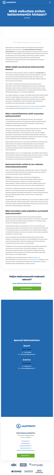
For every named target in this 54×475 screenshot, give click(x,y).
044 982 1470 (27, 366)
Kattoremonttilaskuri (25, 445)
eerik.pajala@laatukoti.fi (28, 368)
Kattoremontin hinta (25, 448)
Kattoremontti (25, 441)
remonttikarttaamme (33, 259)
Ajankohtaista (19, 42)
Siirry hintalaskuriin (26, 288)
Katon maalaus (25, 443)
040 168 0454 (27, 352)
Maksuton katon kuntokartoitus (25, 450)
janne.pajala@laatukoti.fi (28, 354)
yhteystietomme (35, 257)
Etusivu (14, 42)
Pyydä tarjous (25, 455)
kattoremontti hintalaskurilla (34, 108)
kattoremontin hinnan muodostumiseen (29, 106)
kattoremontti (19, 153)
